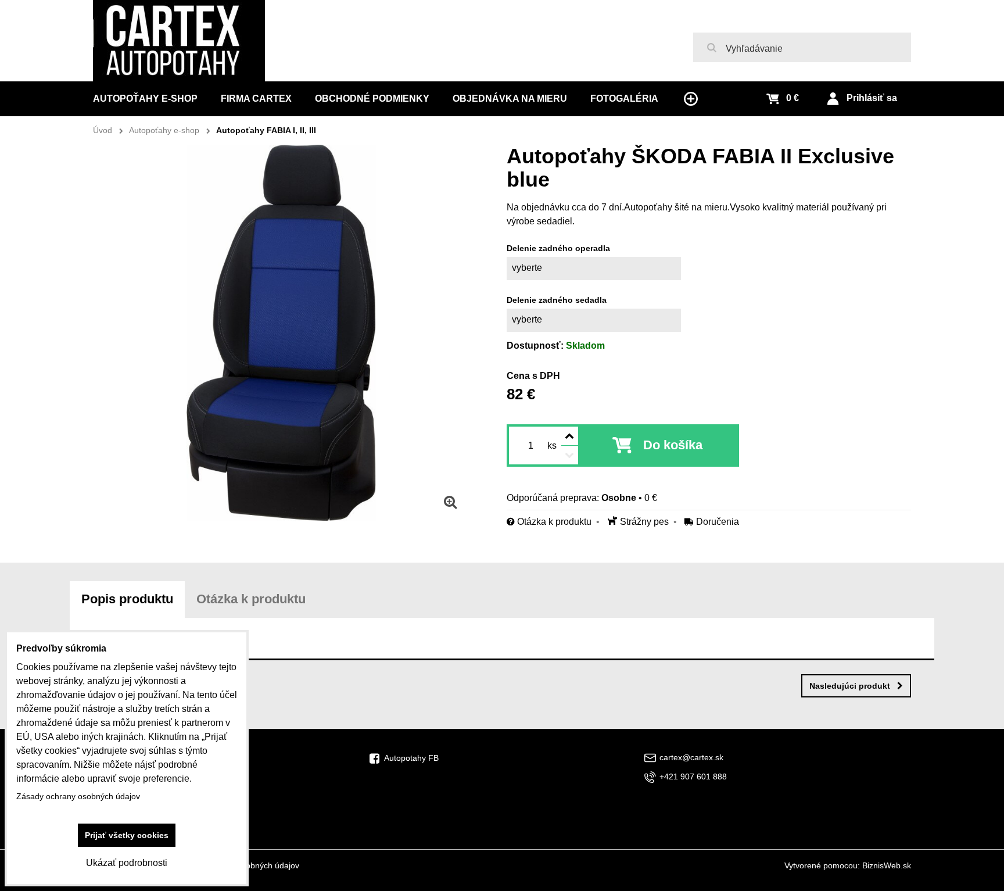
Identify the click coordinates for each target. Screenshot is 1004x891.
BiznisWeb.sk (886, 865)
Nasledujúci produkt (849, 685)
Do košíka (672, 445)
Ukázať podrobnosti (126, 863)
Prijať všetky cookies (126, 835)
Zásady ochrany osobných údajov (78, 796)
